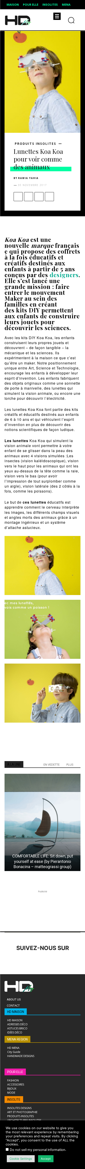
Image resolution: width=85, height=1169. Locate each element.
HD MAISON (15, 1012)
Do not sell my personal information (37, 1150)
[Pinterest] (39, 196)
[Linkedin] (34, 961)
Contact (13, 1005)
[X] (28, 196)
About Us (14, 999)
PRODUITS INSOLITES (35, 143)
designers (64, 275)
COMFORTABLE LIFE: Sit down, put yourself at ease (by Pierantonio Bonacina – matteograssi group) (42, 861)
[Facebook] (18, 196)
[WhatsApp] (49, 196)
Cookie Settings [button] (21, 1158)
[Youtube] (72, 961)
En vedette (52, 764)
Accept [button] (46, 1158)
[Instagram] (22, 961)
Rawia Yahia (28, 178)
